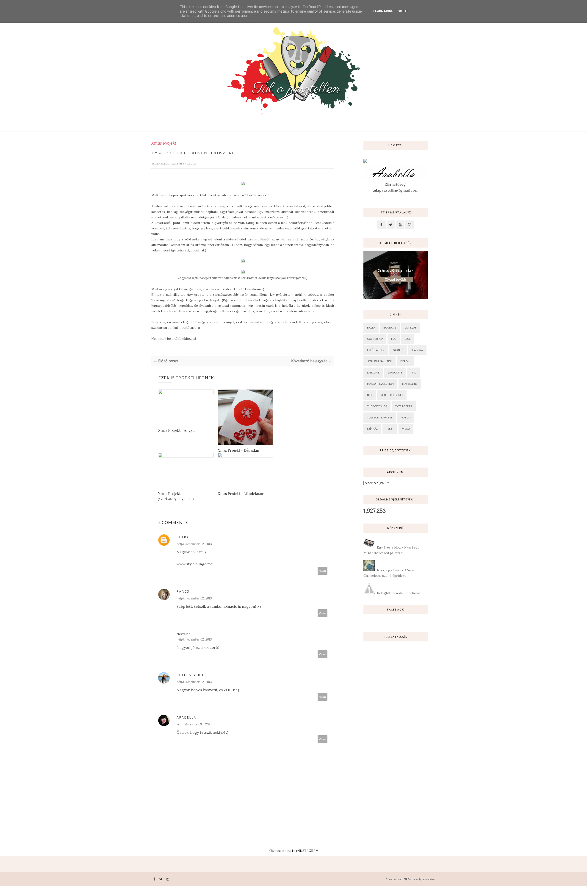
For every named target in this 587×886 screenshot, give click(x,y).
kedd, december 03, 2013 (194, 724)
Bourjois (389, 327)
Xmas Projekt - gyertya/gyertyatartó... (177, 496)
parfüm (406, 417)
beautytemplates (424, 879)
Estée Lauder (375, 349)
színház (372, 428)
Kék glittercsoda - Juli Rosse (399, 593)
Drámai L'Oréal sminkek (395, 270)
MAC (413, 372)
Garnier (398, 349)
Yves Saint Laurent (379, 417)
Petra (183, 537)
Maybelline (409, 383)
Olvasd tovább (395, 279)
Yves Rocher (403, 406)
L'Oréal (405, 361)
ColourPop (375, 338)
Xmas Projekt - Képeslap (238, 450)
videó (406, 428)
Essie (407, 338)
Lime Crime (395, 372)
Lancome (373, 372)
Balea (371, 327)
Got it (403, 11)
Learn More (383, 11)
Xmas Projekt (163, 143)
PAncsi (184, 591)
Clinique (410, 327)
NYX (369, 394)
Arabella (162, 163)
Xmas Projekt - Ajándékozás (241, 493)
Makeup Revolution (380, 383)
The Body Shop (377, 406)
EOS (393, 338)
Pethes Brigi (190, 675)
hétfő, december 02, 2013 (194, 544)
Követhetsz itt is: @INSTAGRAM (293, 851)
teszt (390, 428)
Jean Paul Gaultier (379, 361)
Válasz (322, 570)
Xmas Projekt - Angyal (177, 430)
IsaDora (417, 349)
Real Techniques (392, 394)
